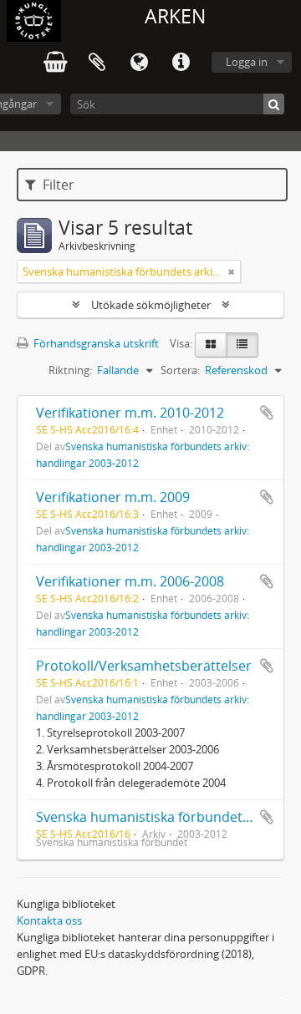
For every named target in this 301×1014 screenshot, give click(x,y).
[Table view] (242, 344)
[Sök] (273, 104)
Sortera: (180, 370)
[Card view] (211, 344)
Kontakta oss (49, 920)
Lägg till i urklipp (266, 412)
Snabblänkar (181, 63)
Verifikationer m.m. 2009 (113, 497)
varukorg (55, 63)
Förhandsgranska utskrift (95, 343)
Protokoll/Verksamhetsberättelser (144, 666)
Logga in (247, 61)
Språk (139, 63)
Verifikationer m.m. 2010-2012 (130, 412)
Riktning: (70, 370)
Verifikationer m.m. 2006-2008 (130, 581)
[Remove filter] (231, 271)
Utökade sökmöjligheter (151, 304)
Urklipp (97, 63)
